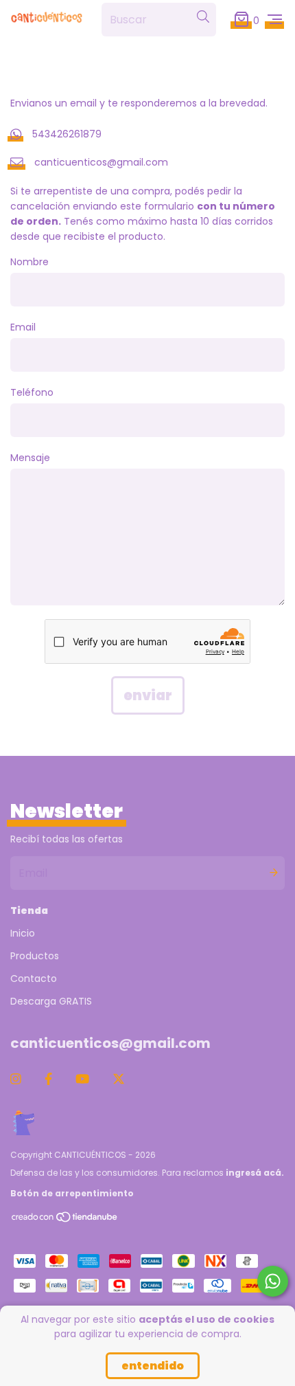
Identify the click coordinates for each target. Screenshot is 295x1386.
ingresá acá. (255, 1172)
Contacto (33, 978)
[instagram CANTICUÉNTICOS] (15, 1079)
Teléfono (32, 392)
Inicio (22, 933)
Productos (34, 956)
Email (23, 327)
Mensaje (30, 458)
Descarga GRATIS (51, 1001)
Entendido (152, 1366)
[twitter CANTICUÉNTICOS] (119, 1079)
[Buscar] (203, 17)
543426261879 (67, 134)
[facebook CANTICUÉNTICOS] (48, 1079)
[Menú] (275, 19)
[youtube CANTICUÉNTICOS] (82, 1079)
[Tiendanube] (65, 1220)
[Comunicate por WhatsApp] (272, 1281)
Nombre (29, 262)
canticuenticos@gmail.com (101, 162)
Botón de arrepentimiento (72, 1193)
